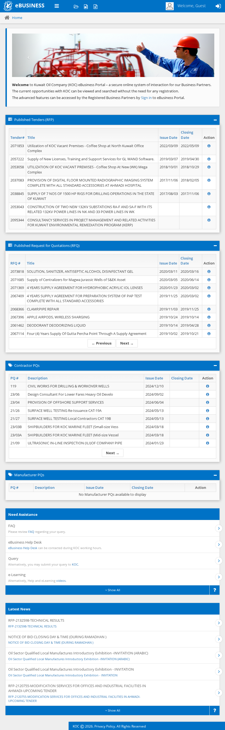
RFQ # (15, 263)
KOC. (75, 564)
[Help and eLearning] (86, 6)
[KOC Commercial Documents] (76, 6)
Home (17, 17)
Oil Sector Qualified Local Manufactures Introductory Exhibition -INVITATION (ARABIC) (69, 659)
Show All (113, 590)
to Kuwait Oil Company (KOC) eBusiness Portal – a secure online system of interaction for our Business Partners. (111, 84)
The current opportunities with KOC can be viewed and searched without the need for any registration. (95, 91)
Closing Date (187, 135)
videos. (61, 581)
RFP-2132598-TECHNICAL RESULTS (32, 626)
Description (37, 378)
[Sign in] (218, 6)
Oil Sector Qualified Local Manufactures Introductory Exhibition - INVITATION (62, 675)
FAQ (31, 532)
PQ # (14, 378)
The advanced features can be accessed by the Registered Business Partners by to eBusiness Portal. (98, 97)
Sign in (147, 97)
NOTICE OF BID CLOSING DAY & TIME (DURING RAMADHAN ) (50, 642)
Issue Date (168, 137)
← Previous (101, 343)
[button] (27, 55)
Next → (127, 343)
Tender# (17, 137)
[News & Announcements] (95, 6)
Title (31, 137)
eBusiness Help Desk (22, 548)
